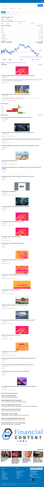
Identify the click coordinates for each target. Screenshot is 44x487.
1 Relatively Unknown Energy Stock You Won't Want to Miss (15, 305)
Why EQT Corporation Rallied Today (9, 160)
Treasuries (18, 14)
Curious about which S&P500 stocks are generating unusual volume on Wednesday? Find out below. (21, 168)
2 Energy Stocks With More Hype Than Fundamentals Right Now (16, 94)
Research (33, 23)
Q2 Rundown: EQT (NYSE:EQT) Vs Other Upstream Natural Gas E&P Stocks (17, 75)
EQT (11, 17)
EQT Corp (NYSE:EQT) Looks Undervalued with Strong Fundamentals (17, 117)
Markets (3, 12)
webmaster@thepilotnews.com (35, 477)
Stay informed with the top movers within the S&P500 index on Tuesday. (17, 364)
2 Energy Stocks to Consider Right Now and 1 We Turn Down (14, 274)
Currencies (10, 14)
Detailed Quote (39, 25)
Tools (17, 12)
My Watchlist (12, 8)
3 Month (14, 62)
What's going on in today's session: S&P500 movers (13, 243)
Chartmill (4, 142)
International (14, 14)
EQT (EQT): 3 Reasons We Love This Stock (10, 335)
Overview (3, 14)
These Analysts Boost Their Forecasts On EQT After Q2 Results (15, 206)
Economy (10, 293)
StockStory (4, 82)
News (6, 14)
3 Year (21, 62)
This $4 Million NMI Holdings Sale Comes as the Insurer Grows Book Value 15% (19, 386)
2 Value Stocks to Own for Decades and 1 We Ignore (12, 259)
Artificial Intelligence (12, 100)
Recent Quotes (4, 8)
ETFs (13, 12)
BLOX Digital (15, 484)
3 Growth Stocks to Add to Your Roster (10, 351)
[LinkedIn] (23, 441)
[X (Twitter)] (18, 441)
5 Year (24, 62)
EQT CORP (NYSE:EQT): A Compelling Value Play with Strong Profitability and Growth (20, 145)
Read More (40, 114)
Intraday (2, 62)
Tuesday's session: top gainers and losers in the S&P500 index (15, 371)
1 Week (6, 62)
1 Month (10, 62)
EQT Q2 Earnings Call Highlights (9, 191)
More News (40, 64)
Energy (9, 82)
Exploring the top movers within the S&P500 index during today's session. (18, 176)
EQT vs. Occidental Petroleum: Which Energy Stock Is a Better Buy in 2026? (18, 320)
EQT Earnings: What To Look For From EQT (10, 236)
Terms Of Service (32, 437)
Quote (7, 23)
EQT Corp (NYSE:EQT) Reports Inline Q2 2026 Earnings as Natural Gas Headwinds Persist (21, 139)
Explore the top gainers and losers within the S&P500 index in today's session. (19, 358)
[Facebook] (20, 441)
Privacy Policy (25, 437)
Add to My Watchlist (22, 21)
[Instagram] (26, 441)
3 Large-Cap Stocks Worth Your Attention (10, 289)
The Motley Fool (4, 100)
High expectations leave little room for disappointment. (13, 98)
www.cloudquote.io (30, 435)
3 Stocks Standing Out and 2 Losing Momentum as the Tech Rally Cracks (17, 132)
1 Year (18, 62)
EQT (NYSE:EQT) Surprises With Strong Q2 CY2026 (12, 221)
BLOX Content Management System (8, 484)
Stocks (9, 12)
